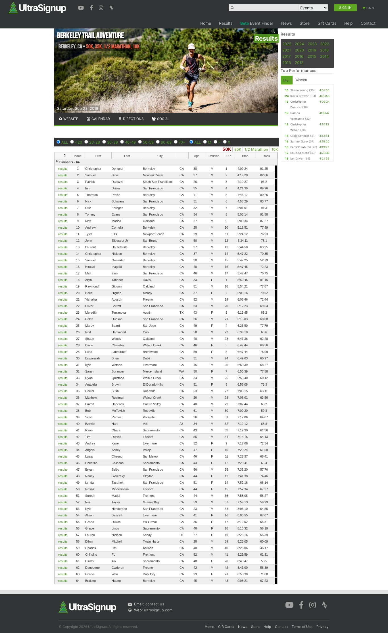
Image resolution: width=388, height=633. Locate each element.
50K (226, 149)
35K (237, 149)
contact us (154, 604)
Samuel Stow (299, 141)
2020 (299, 50)
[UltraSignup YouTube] (81, 7)
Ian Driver (297, 158)
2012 (299, 62)
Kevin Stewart (300, 96)
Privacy (322, 626)
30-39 (112, 142)
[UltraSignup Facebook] (92, 7)
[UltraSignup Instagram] (102, 7)
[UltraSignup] (37, 7)
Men (286, 80)
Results (225, 23)
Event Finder (256, 23)
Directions (133, 119)
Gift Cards (327, 23)
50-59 (148, 142)
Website (70, 119)
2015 (312, 56)
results (63, 168)
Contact (368, 23)
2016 (299, 56)
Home (205, 23)
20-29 (94, 142)
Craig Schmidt (299, 135)
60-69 (166, 142)
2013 (286, 62)
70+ (182, 142)
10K (275, 149)
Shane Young (299, 90)
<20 (78, 142)
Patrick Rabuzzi (300, 147)
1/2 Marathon (256, 149)
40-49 (130, 142)
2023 (312, 44)
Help (348, 23)
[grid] (166, 371)
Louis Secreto (299, 152)
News (286, 23)
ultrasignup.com (158, 610)
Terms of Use (302, 626)
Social (163, 119)
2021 (286, 50)
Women (301, 80)
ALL (64, 142)
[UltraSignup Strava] (111, 7)
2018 (324, 50)
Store (305, 23)
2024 (299, 44)
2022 (324, 44)
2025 (286, 44)
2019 (312, 50)
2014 (324, 56)
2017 (286, 56)
